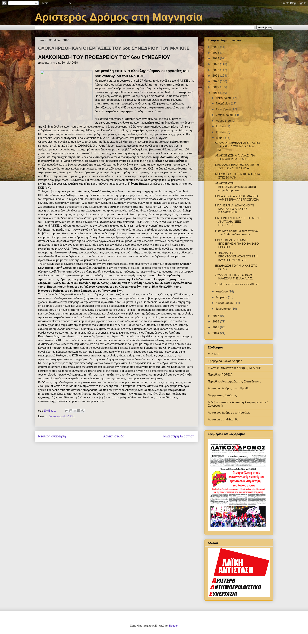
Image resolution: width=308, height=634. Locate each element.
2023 (216, 64)
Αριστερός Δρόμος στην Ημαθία (228, 388)
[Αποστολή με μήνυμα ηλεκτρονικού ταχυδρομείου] (67, 411)
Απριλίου (222, 291)
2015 (216, 327)
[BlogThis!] (71, 411)
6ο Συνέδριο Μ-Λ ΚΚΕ (62, 416)
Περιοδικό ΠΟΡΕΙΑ (220, 374)
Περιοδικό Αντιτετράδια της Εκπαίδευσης (234, 381)
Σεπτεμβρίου (225, 114)
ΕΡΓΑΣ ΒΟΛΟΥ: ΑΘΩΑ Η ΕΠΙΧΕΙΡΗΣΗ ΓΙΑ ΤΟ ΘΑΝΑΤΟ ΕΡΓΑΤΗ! (237, 243)
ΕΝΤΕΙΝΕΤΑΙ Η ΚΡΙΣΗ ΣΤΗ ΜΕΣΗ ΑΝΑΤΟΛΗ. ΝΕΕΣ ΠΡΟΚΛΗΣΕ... (237, 221)
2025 (216, 52)
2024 (216, 58)
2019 (216, 87)
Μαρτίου (222, 297)
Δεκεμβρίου (224, 97)
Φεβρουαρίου (225, 302)
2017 (216, 315)
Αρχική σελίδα (113, 436)
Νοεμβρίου (223, 103)
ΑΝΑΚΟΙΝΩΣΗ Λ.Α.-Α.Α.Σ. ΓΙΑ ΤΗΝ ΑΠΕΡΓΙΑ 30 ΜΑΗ (235, 157)
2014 (216, 333)
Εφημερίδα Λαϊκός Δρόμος (225, 361)
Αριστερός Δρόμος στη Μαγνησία (119, 17)
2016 (216, 321)
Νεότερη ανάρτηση (52, 436)
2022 (216, 70)
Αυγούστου (224, 120)
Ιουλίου (221, 126)
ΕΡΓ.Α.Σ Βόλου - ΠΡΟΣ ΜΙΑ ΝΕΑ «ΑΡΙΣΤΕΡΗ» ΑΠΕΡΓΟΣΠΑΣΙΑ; (237, 197)
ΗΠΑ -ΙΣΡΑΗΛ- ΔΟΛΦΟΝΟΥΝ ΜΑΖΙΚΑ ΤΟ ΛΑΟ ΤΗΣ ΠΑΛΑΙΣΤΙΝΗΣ (234, 209)
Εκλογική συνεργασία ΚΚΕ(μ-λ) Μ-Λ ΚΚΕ (234, 367)
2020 (216, 81)
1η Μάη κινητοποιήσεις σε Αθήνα (237, 284)
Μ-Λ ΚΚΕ (214, 354)
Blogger (172, 625)
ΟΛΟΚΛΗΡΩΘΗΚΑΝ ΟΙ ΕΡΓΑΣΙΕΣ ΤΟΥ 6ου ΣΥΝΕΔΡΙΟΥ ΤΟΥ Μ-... (237, 146)
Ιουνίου (221, 132)
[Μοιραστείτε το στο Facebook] (79, 411)
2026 (216, 46)
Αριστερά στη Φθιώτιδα (223, 419)
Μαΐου (220, 138)
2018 (216, 92)
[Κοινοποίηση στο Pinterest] (83, 411)
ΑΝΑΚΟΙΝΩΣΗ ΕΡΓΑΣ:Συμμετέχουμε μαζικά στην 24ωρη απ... (235, 187)
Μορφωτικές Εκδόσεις (222, 395)
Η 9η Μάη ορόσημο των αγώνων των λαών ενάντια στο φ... (236, 232)
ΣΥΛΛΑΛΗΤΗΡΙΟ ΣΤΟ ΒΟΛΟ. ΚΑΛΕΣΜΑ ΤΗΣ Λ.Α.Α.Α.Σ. (234, 276)
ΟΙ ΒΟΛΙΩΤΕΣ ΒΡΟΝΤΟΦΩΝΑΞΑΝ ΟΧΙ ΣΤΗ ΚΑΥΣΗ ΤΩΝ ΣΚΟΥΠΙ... (236, 256)
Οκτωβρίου (224, 109)
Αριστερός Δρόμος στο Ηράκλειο (229, 412)
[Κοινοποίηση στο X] (75, 411)
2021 (216, 75)
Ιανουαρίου (224, 308)
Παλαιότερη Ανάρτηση (178, 436)
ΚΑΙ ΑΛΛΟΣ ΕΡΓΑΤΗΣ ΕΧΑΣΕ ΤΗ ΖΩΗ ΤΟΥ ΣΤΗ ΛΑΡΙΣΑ (237, 166)
